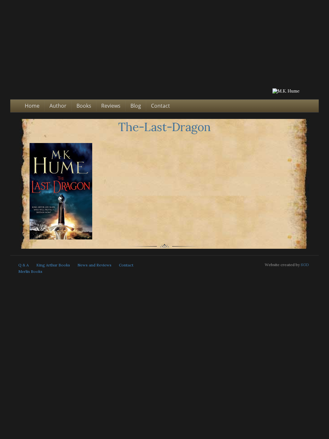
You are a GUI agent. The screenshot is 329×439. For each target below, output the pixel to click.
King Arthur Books (53, 265)
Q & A (23, 265)
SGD (305, 264)
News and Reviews (94, 265)
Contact (160, 105)
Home (32, 105)
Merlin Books (30, 271)
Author (58, 105)
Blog (135, 105)
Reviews (110, 105)
